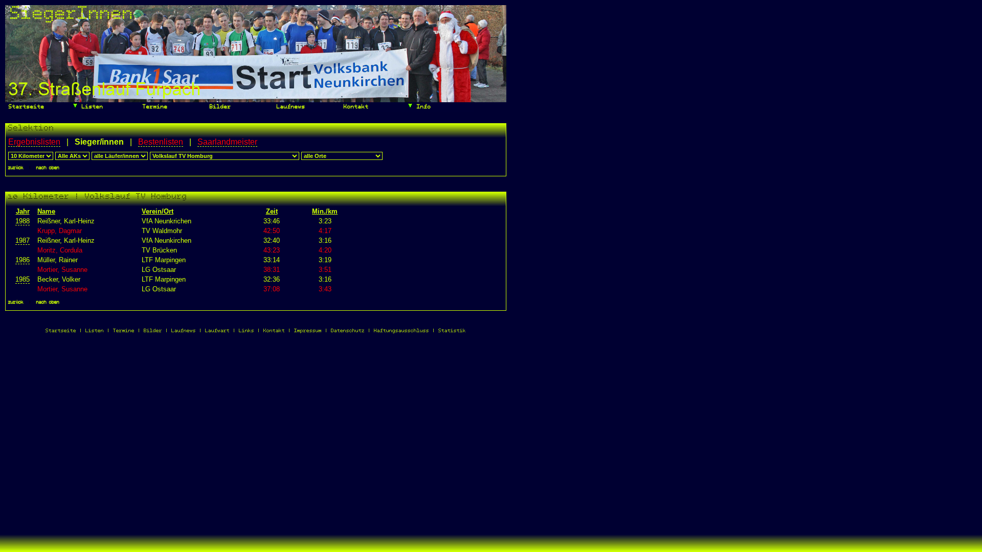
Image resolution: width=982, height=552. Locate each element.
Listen (90, 107)
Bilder (218, 107)
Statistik (452, 331)
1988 (22, 221)
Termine (153, 107)
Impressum (308, 331)
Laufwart (217, 331)
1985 (22, 279)
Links (246, 331)
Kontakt (354, 107)
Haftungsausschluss (401, 331)
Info (422, 107)
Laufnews (289, 107)
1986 (22, 260)
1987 (22, 240)
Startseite (24, 107)
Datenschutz (348, 331)
